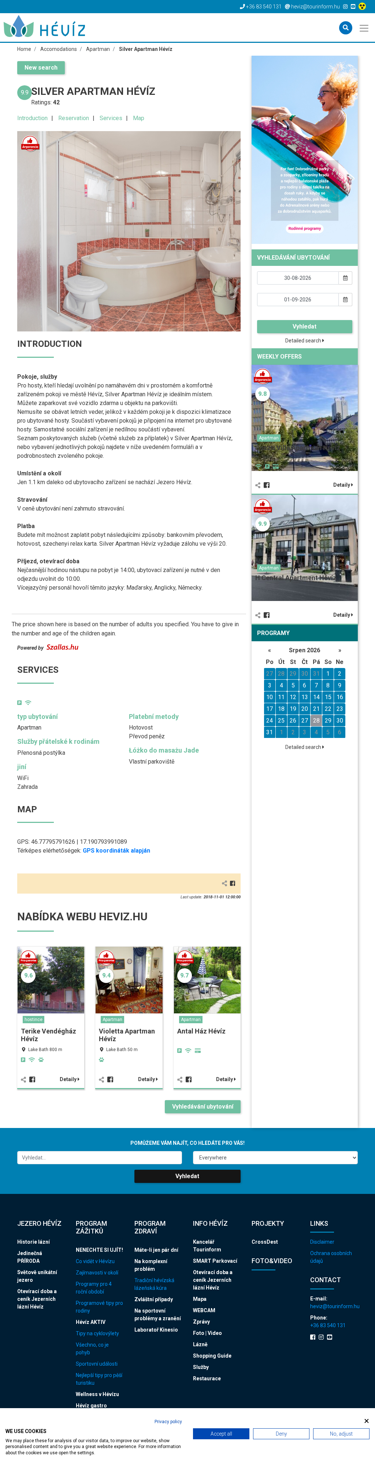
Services (111, 118)
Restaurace (207, 1378)
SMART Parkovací (215, 1261)
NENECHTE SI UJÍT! (99, 1250)
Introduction (32, 118)
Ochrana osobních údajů (331, 1257)
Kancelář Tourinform (207, 1245)
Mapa (200, 1299)
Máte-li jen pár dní (156, 1250)
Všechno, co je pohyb (92, 1348)
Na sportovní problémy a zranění (157, 1314)
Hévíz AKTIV (90, 1322)
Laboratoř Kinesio (156, 1330)
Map (138, 118)
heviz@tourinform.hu (334, 1306)
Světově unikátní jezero (37, 1276)
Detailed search (303, 341)
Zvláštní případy (153, 1299)
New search (41, 67)
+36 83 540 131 (328, 1325)
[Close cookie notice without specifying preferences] (367, 1420)
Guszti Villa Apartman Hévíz (297, 448)
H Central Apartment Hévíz (296, 578)
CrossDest (265, 1242)
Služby (201, 1367)
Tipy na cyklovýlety (97, 1333)
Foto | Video (207, 1333)
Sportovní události (97, 1364)
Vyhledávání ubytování (202, 1106)
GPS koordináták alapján (116, 850)
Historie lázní (33, 1242)
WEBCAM (204, 1310)
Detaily (69, 1079)
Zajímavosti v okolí (97, 1273)
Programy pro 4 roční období (94, 1288)
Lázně (200, 1344)
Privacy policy (168, 1421)
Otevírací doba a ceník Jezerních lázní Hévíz (37, 1299)
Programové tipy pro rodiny (99, 1307)
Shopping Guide (212, 1356)
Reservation (73, 118)
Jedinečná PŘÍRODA (29, 1257)
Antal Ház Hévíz (201, 1031)
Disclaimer (322, 1242)
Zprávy (201, 1322)
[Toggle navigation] (364, 27)
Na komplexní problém (150, 1265)
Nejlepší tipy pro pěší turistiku (99, 1379)
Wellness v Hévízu (97, 1394)
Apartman (112, 1019)
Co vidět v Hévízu (95, 1261)
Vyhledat (304, 326)
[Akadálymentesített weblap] (363, 7)
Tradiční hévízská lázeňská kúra (154, 1284)
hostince (33, 1019)
